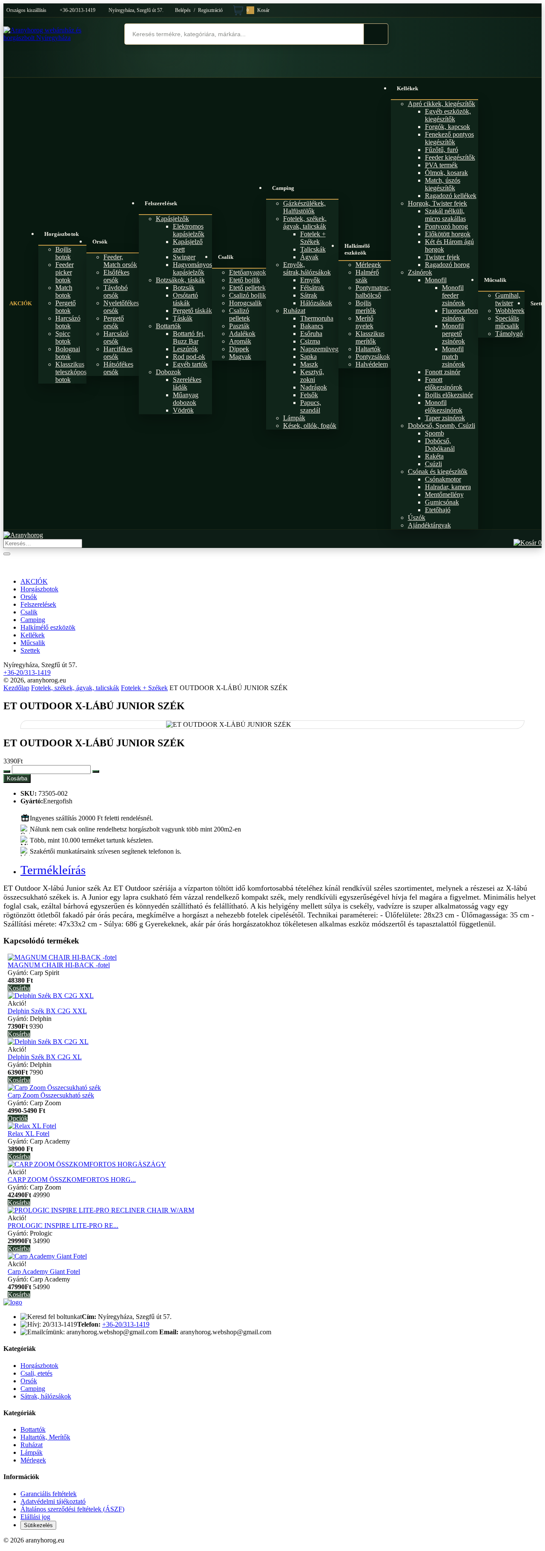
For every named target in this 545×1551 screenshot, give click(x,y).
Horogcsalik (245, 303)
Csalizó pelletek (239, 314)
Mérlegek (368, 264)
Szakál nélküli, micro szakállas (445, 214)
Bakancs (311, 326)
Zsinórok (420, 272)
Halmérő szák (367, 276)
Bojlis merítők (366, 306)
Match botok (63, 291)
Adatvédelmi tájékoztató (53, 1501)
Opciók (18, 1118)
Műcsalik (495, 280)
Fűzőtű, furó (441, 149)
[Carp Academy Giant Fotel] (47, 1256)
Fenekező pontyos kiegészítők (449, 138)
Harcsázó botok (67, 322)
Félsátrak (312, 287)
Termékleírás (53, 870)
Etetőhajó (437, 509)
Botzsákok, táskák (180, 280)
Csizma (310, 341)
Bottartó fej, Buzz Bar (189, 337)
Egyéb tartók (190, 364)
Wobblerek (510, 310)
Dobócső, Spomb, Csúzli (441, 425)
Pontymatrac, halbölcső (373, 291)
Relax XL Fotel (28, 1133)
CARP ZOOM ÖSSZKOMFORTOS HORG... (72, 1179)
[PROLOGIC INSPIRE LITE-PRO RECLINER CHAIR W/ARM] (101, 1210)
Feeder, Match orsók (120, 260)
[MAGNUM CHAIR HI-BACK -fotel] (62, 957)
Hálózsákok (316, 303)
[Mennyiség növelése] (95, 771)
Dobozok (168, 372)
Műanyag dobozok (185, 398)
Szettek (30, 650)
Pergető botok (65, 306)
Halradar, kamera (448, 486)
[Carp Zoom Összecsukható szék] (54, 1087)
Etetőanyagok (247, 272)
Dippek (239, 349)
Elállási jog (35, 1516)
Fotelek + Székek (313, 237)
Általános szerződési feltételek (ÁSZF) (72, 1509)
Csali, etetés (36, 1373)
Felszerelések (161, 203)
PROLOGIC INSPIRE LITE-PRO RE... (63, 1225)
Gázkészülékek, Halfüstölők (304, 207)
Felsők (309, 395)
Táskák (182, 318)
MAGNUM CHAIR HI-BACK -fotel (59, 965)
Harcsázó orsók (116, 337)
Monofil (436, 280)
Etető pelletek (247, 287)
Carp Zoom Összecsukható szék (51, 1095)
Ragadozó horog (447, 264)
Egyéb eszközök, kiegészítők (448, 115)
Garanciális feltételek (48, 1493)
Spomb (434, 433)
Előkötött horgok (447, 234)
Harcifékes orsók (117, 352)
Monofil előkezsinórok (443, 406)
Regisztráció (210, 10)
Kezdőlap (16, 687)
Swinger (184, 257)
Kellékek (408, 88)
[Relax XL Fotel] (32, 1126)
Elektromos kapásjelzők (188, 230)
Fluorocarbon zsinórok (460, 314)
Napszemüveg (319, 349)
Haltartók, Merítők (45, 1437)
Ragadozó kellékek (450, 195)
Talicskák (313, 249)
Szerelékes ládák (187, 383)
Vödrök (183, 410)
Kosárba (17, 778)
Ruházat (294, 310)
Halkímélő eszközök (357, 249)
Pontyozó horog (446, 226)
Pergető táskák (192, 310)
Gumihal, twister (507, 299)
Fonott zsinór (442, 372)
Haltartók (368, 349)
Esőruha (311, 333)
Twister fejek (442, 257)
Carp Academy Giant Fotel (44, 1271)
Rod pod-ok (189, 356)
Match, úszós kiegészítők (442, 184)
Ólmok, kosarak (446, 172)
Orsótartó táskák (185, 299)
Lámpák (294, 417)
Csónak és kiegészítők (438, 471)
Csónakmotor (443, 479)
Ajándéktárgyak (429, 525)
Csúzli (433, 463)
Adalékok (242, 333)
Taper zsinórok (445, 417)
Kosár (258, 10)
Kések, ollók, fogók (309, 425)
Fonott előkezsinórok (443, 383)
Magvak (240, 356)
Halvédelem (372, 364)
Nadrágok (313, 387)
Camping (283, 188)
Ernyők (310, 280)
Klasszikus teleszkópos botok (70, 372)
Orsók (100, 241)
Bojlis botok (63, 253)
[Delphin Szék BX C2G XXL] (51, 995)
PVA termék (441, 165)
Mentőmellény (444, 494)
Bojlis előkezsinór (449, 395)
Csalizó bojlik (247, 295)
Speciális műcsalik (507, 322)
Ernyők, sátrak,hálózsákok (307, 268)
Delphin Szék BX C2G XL (45, 1057)
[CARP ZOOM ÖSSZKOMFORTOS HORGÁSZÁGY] (87, 1164)
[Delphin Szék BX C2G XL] (48, 1041)
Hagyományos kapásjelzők (192, 268)
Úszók (416, 517)
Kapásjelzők (172, 218)
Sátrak (308, 295)
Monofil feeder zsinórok (453, 295)
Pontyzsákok (373, 356)
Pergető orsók (113, 322)
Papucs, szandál (310, 406)
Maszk (309, 364)
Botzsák (184, 287)
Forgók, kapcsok (447, 126)
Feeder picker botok (64, 272)
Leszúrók (185, 349)
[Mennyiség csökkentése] (6, 771)
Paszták (239, 326)
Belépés (183, 10)
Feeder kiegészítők (450, 157)
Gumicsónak (442, 502)
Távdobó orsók (115, 291)
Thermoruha (316, 318)
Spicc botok (63, 337)
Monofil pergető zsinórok (453, 333)
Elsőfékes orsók (116, 276)
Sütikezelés (38, 1525)
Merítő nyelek (364, 322)
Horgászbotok (61, 234)
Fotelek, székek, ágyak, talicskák (305, 222)
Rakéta (434, 456)
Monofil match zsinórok (453, 356)
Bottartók (168, 326)
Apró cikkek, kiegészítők (441, 103)
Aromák (240, 341)
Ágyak (309, 257)
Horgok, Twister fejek (437, 203)
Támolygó (509, 333)
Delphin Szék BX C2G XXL (47, 1011)
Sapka (308, 356)
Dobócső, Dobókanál (440, 444)
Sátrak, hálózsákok (45, 1396)
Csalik (226, 257)
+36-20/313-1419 (77, 10)
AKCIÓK (20, 303)
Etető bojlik (244, 280)
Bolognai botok (67, 352)
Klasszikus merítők (370, 337)
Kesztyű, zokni (312, 375)
